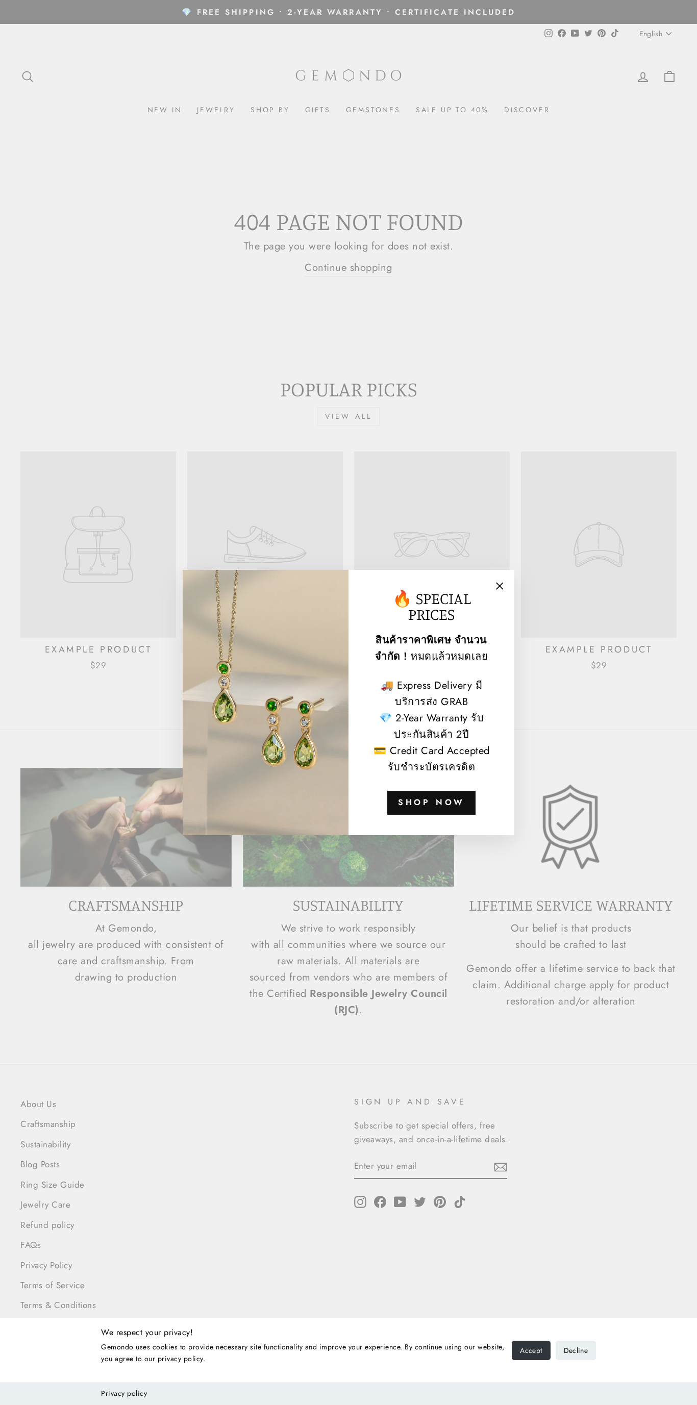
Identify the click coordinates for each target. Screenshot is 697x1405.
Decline (576, 1350)
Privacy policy (124, 1393)
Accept (531, 1350)
